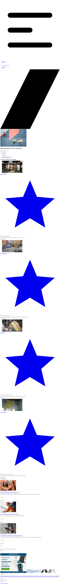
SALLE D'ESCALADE (5, 65)
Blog (2, 62)
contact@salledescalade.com (4, 583)
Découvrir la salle (2, 318)
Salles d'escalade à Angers (12, 576)
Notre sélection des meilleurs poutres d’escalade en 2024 (9, 492)
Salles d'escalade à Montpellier (27, 576)
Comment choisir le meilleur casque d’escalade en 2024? (9, 514)
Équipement (5, 512)
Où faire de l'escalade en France (6, 156)
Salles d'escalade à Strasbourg (19, 576)
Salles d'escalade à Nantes (5, 576)
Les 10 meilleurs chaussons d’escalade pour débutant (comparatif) (11, 535)
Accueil (3, 66)
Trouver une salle (4, 61)
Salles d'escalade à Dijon (56, 576)
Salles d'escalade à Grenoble (49, 576)
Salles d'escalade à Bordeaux (41, 576)
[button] (30, 30)
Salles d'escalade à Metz (34, 576)
